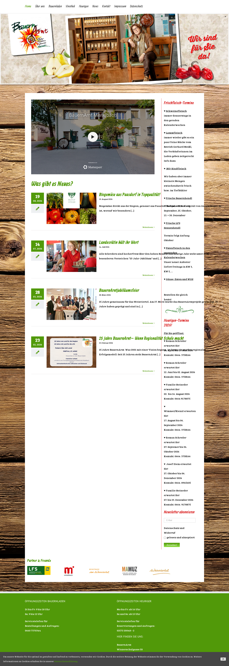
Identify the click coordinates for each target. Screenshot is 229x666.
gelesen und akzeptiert (181, 537)
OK (223, 659)
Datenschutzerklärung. (66, 661)
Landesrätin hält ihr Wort (118, 242)
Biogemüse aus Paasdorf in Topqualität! (129, 194)
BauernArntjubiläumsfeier (119, 290)
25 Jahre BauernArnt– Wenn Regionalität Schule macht (141, 338)
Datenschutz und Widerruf (174, 530)
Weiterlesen (147, 227)
